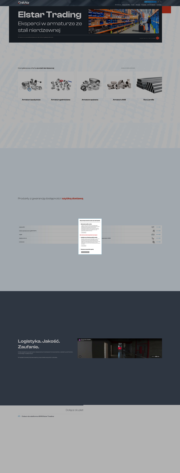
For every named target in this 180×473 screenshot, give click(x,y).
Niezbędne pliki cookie (86, 224)
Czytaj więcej (84, 232)
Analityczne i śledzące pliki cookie (89, 237)
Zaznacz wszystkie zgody (87, 249)
